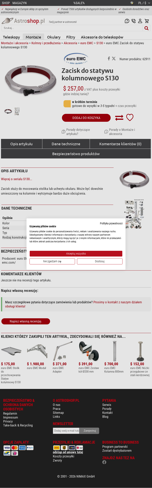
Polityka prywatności (111, 223)
